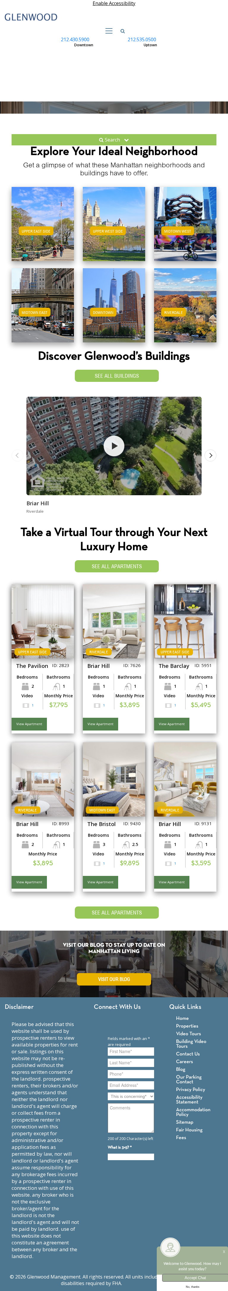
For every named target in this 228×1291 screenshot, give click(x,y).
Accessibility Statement (189, 1099)
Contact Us (188, 1054)
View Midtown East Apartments (43, 311)
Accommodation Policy (193, 1112)
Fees (181, 1138)
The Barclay (174, 665)
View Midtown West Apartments (185, 230)
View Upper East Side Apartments (42, 233)
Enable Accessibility (114, 3)
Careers (184, 1062)
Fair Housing (189, 1130)
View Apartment (29, 724)
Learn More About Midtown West (185, 223)
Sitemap (184, 1122)
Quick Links (185, 1007)
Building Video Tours (191, 1044)
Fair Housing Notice (145, 1283)
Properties (187, 1026)
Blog (180, 1069)
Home (182, 1018)
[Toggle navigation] (107, 31)
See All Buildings (117, 376)
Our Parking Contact (189, 1079)
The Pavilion (32, 665)
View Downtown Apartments (114, 311)
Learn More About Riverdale (185, 304)
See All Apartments (117, 566)
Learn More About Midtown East (43, 304)
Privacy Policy (190, 1089)
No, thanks (193, 1286)
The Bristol (101, 824)
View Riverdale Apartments (185, 311)
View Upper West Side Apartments (114, 233)
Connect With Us (117, 1007)
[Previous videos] (17, 455)
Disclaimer (19, 1007)
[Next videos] (210, 455)
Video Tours (188, 1034)
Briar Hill (37, 503)
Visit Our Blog (114, 979)
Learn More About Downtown (114, 304)
